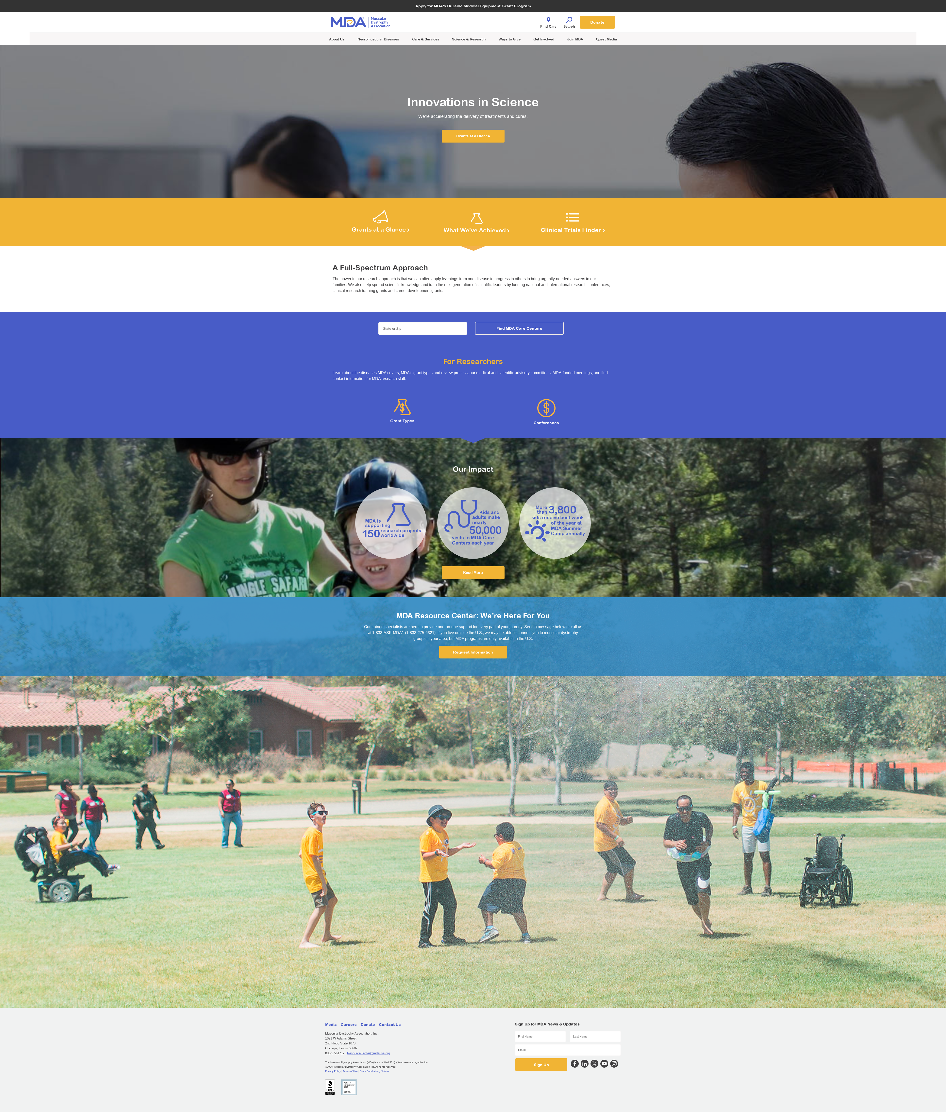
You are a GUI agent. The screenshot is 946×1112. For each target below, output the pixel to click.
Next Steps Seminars (426, 22)
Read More (473, 572)
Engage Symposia (424, 14)
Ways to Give (510, 39)
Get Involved (543, 39)
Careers (349, 1024)
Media (331, 1024)
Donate (597, 22)
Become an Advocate (426, 12)
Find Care (548, 26)
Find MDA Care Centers (519, 328)
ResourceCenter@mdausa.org (368, 1053)
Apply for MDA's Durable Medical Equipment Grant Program (473, 6)
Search (569, 26)
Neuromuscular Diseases (378, 39)
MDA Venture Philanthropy (497, 16)
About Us (337, 39)
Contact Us (390, 1024)
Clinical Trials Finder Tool (429, 16)
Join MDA (575, 39)
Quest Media (606, 39)
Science (469, 39)
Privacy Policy (333, 1071)
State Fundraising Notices (374, 1071)
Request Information (473, 652)
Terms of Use (350, 1071)
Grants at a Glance (473, 136)
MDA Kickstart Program (495, 25)
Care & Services (425, 39)
